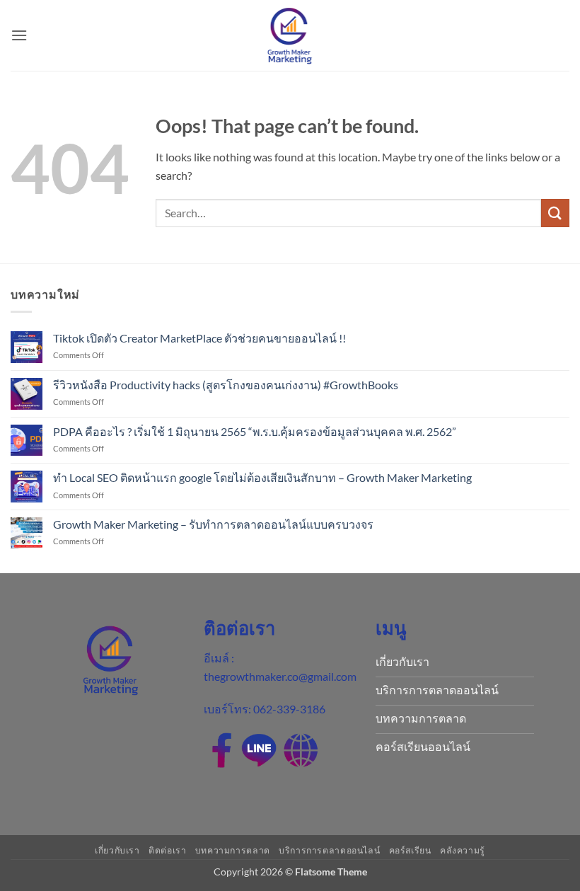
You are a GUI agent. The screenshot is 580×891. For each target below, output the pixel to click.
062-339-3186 (289, 708)
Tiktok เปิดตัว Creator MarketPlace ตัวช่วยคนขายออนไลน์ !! (199, 338)
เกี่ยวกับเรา (117, 850)
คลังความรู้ (462, 850)
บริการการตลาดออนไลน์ (329, 850)
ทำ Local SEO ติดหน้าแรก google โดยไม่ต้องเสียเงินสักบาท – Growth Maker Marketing (262, 477)
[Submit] (555, 212)
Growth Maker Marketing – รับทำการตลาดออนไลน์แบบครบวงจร (213, 524)
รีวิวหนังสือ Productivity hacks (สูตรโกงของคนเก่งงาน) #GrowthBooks (225, 384)
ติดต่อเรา (167, 850)
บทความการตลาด (232, 850)
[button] (19, 35)
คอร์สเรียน (410, 850)
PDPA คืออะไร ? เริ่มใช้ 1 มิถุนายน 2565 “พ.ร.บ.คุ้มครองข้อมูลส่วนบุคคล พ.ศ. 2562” (255, 431)
